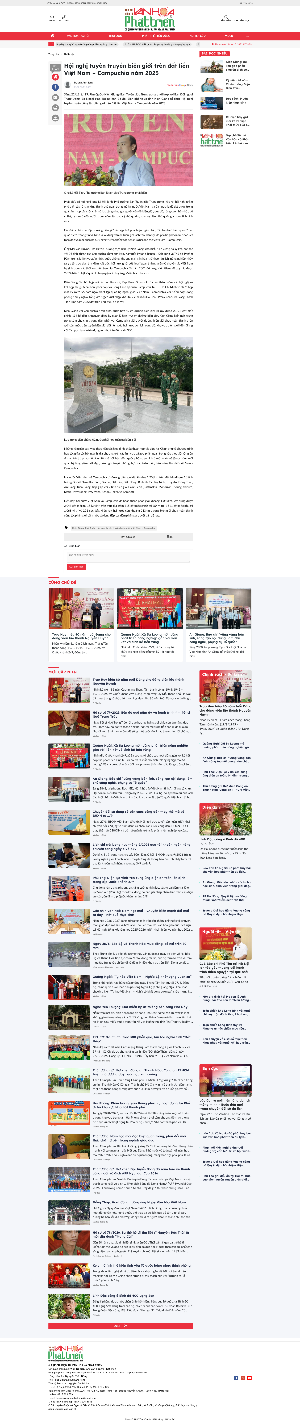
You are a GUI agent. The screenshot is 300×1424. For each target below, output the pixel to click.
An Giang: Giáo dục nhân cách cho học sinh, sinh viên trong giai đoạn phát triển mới (227, 884)
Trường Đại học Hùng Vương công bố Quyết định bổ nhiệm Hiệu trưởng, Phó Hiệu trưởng (226, 912)
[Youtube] (249, 1378)
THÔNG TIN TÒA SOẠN (137, 1419)
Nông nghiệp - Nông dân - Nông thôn (108, 967)
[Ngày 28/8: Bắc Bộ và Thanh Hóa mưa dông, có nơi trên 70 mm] (69, 954)
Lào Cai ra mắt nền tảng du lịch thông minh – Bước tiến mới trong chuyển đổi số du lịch (224, 1104)
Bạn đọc (210, 1068)
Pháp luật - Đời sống (101, 1061)
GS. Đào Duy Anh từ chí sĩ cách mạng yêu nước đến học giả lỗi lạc (199, 44)
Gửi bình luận (76, 567)
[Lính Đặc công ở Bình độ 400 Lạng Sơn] (69, 1306)
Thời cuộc (55, 626)
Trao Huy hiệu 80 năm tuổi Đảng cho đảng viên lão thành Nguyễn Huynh (81, 636)
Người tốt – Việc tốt (221, 931)
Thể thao (96, 1193)
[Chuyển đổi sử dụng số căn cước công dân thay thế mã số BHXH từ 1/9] (69, 822)
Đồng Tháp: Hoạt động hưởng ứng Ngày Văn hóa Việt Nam (139, 1202)
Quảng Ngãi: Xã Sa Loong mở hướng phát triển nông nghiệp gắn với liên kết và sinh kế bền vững (149, 638)
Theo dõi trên (172, 85)
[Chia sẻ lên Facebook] (55, 87)
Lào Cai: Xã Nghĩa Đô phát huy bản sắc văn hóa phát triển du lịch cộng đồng (227, 869)
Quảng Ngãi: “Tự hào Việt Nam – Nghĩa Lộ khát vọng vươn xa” (142, 977)
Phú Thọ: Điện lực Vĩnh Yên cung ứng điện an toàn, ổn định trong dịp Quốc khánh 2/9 (225, 773)
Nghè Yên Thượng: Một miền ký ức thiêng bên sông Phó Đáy (140, 1007)
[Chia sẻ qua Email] (55, 97)
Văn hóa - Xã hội (99, 736)
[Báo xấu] (55, 118)
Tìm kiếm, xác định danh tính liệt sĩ (107, 1256)
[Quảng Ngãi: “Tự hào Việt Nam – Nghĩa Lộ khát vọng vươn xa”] (69, 987)
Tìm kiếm (226, 21)
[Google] (243, 1378)
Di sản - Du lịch (99, 1026)
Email (51, 21)
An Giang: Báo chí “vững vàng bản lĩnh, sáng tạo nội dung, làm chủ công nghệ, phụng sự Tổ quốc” (216, 638)
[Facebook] (236, 1378)
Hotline (64, 21)
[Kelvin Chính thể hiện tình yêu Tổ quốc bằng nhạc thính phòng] (69, 1275)
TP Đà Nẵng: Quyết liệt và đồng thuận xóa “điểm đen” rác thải (225, 898)
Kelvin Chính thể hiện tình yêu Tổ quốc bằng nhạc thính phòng (142, 1265)
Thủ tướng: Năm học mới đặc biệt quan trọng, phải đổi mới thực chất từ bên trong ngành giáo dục (139, 1138)
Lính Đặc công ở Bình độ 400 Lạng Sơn (123, 1296)
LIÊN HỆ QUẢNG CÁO (163, 1419)
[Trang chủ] (52, 36)
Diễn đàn (96, 1315)
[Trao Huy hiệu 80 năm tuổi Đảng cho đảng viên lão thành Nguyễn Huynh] (81, 608)
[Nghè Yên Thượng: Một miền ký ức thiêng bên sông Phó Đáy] (69, 1017)
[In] (55, 107)
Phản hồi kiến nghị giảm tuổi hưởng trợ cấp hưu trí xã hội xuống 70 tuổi (227, 1149)
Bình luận (55, 67)
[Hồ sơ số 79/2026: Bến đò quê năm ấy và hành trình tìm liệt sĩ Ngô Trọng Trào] (69, 723)
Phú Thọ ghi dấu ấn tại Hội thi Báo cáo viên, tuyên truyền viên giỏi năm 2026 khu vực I (227, 1177)
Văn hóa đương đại (100, 1127)
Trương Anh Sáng (83, 82)
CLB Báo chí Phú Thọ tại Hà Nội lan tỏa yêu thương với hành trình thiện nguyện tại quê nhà (224, 968)
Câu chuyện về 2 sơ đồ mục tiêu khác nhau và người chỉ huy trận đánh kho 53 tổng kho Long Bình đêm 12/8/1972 (225, 1040)
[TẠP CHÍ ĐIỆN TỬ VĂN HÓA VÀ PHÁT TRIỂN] (150, 19)
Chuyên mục (242, 21)
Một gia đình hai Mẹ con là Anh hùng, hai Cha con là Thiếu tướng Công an (226, 998)
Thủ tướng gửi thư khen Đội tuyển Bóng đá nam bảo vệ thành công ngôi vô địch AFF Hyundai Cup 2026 (141, 1171)
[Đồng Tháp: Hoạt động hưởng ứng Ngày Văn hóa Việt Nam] (69, 1212)
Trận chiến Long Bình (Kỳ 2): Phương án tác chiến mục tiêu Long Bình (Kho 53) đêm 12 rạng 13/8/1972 (225, 1026)
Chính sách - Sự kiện (101, 1094)
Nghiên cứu (97, 934)
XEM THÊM (120, 1326)
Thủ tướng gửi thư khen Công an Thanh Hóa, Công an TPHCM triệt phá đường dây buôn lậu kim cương (141, 1072)
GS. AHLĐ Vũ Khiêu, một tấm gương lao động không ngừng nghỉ (126, 44)
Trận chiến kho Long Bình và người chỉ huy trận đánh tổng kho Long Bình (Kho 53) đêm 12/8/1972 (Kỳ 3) (227, 1012)
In (171, 537)
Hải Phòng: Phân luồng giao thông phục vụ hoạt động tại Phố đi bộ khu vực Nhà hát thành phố (141, 1105)
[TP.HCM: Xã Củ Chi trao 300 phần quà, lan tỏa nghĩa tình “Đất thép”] (69, 1047)
